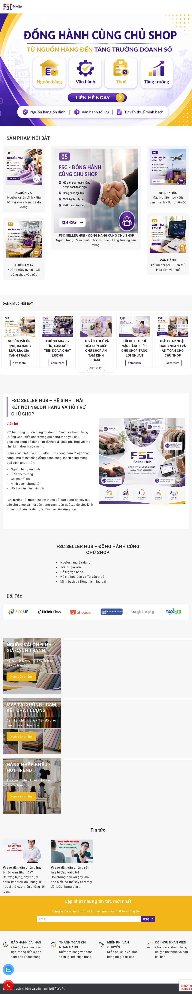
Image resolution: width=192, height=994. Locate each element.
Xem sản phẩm (21, 676)
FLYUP (59, 988)
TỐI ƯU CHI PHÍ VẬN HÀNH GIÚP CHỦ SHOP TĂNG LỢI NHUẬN (134, 348)
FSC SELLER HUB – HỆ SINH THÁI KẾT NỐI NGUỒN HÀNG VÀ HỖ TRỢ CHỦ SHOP (48, 407)
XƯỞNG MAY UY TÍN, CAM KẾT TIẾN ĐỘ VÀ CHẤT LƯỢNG (57, 348)
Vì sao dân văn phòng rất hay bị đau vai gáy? (69, 870)
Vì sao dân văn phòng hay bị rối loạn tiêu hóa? (22, 870)
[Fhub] (12, 6)
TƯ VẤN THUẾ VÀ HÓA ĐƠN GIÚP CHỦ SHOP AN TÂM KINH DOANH (96, 350)
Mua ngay (17, 521)
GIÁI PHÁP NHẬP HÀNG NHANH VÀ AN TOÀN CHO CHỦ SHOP (173, 348)
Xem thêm (19, 362)
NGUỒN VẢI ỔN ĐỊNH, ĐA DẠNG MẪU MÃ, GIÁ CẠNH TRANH (19, 348)
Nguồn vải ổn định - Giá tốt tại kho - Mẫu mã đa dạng (24, 202)
